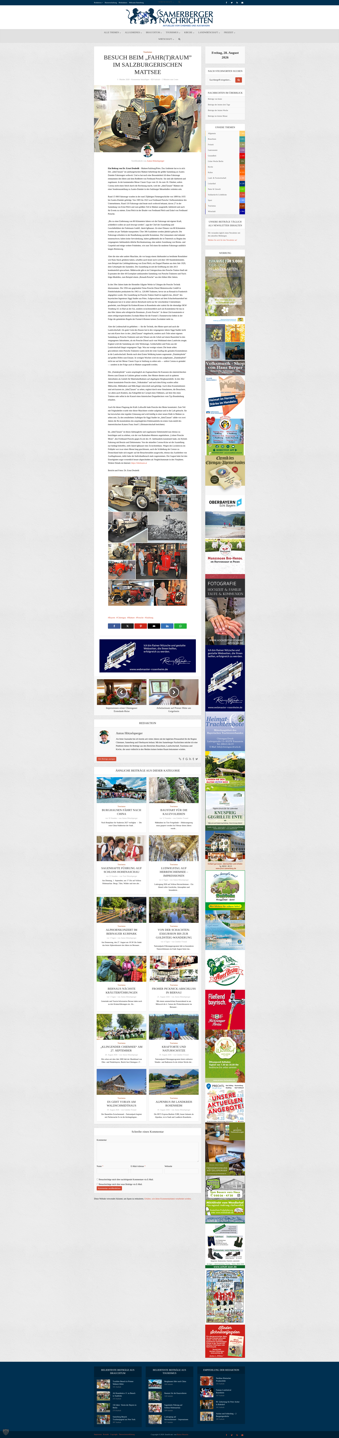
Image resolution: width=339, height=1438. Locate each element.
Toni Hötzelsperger (130, 876)
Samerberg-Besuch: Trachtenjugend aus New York (124, 1418)
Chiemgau (121, 617)
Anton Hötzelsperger (155, 161)
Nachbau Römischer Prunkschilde (223, 1379)
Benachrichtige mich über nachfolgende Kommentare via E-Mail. (126, 1179)
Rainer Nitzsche (182, 1434)
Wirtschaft (165, 39)
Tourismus (172, 32)
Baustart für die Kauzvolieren (175, 1393)
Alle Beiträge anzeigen (106, 759)
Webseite (168, 1166)
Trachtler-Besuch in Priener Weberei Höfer (123, 1382)
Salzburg (149, 617)
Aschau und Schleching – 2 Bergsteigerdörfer (226, 1415)
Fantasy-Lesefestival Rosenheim (223, 1391)
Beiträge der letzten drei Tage (219, 105)
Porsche (140, 617)
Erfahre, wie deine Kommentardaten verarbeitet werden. (167, 1199)
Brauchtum (153, 32)
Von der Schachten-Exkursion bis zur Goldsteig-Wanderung (174, 933)
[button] (133, 494)
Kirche (188, 32)
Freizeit (228, 32)
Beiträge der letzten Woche (218, 110)
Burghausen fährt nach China (175, 1381)
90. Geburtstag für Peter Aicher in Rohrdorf (228, 1403)
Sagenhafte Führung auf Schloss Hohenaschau (173, 1406)
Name (100, 1166)
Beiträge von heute (215, 99)
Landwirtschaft (208, 32)
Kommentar (102, 1140)
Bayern (112, 617)
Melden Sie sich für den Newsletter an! (222, 240)
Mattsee (131, 617)
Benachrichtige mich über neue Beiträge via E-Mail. (120, 1184)
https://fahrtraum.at (139, 463)
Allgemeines (132, 32)
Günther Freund (182, 818)
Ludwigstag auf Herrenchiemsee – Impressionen (174, 871)
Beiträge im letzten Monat (217, 116)
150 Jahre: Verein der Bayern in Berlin (124, 1406)
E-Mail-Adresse (138, 1166)
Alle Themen (111, 32)
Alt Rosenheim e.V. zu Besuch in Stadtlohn (124, 1394)
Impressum (98, 1434)
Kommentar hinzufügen (140, 79)
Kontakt (106, 1434)
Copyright (114, 1434)
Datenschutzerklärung (127, 1434)
